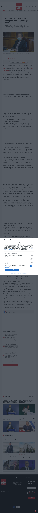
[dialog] (19, 256)
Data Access (19, 273)
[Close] (36, 240)
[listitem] (19, 253)
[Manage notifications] (35, 511)
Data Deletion (13, 273)
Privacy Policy (24, 273)
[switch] (31, 255)
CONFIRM (12, 269)
